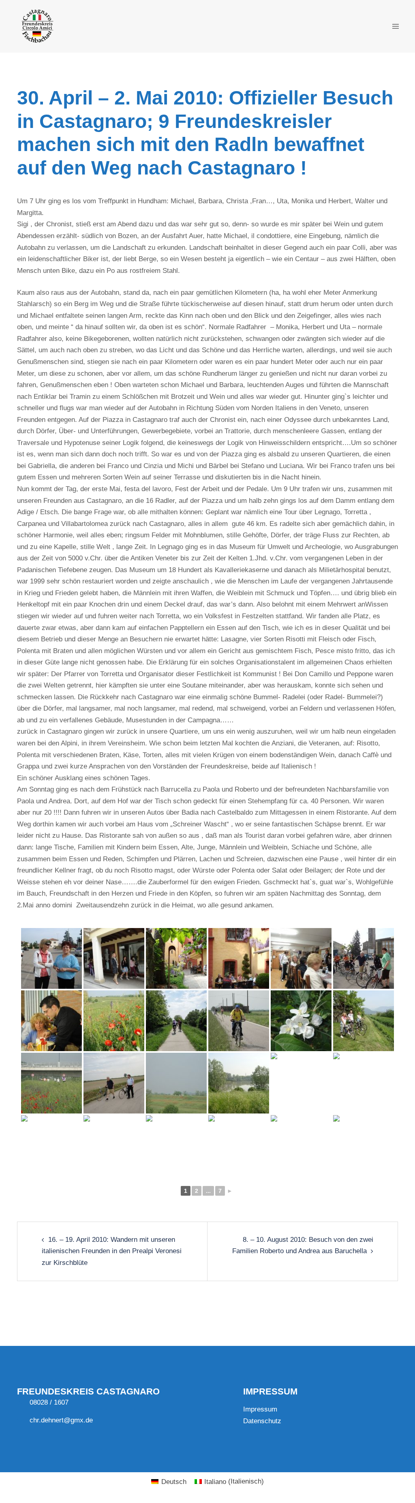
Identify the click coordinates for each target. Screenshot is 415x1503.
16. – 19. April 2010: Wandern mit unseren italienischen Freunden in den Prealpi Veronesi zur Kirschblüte (112, 1251)
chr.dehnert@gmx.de (61, 1420)
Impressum (260, 1409)
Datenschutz (262, 1421)
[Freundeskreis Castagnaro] (37, 26)
